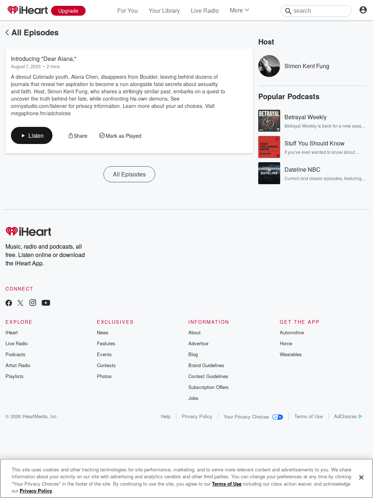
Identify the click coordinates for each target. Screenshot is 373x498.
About (194, 332)
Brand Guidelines (206, 365)
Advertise (198, 343)
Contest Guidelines (208, 376)
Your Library (164, 10)
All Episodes (35, 32)
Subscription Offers (208, 387)
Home (286, 343)
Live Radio (205, 10)
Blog (193, 354)
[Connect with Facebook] (8, 303)
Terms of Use (308, 416)
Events (104, 354)
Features (106, 343)
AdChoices (345, 416)
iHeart (11, 332)
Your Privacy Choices (246, 416)
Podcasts (15, 354)
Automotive (292, 332)
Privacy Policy (197, 416)
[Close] (361, 477)
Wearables (291, 354)
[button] (31, 135)
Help (165, 416)
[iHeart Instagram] (33, 303)
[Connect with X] (20, 303)
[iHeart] (27, 10)
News (103, 332)
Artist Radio (17, 365)
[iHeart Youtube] (46, 303)
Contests (106, 365)
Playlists (14, 376)
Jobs (193, 397)
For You (127, 10)
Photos (104, 376)
